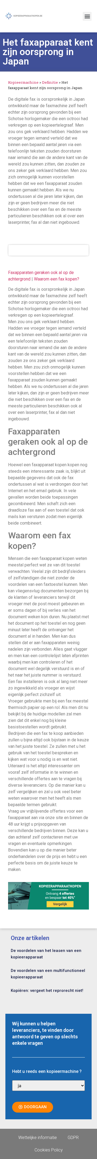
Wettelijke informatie (37, 1137)
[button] (87, 16)
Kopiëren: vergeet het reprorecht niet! (47, 990)
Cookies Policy (48, 1150)
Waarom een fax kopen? (56, 279)
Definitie (50, 82)
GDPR (73, 1137)
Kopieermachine (23, 82)
